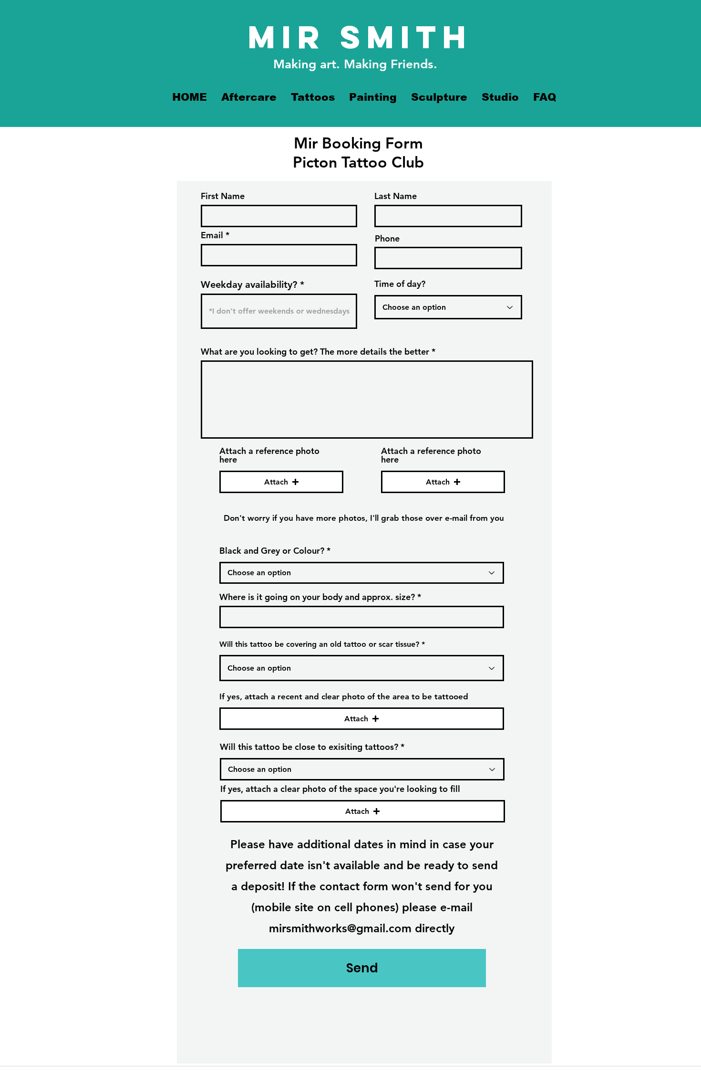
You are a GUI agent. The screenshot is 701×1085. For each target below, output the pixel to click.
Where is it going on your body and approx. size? (317, 597)
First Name (223, 196)
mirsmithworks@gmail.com (340, 928)
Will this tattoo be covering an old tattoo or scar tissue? (319, 644)
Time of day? (399, 284)
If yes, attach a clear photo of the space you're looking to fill (340, 789)
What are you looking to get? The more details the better (315, 352)
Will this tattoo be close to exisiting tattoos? (309, 747)
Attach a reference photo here (269, 455)
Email (212, 235)
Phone (387, 238)
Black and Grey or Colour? (271, 551)
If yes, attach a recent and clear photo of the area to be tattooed (343, 697)
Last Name (395, 196)
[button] (281, 482)
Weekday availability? (249, 284)
